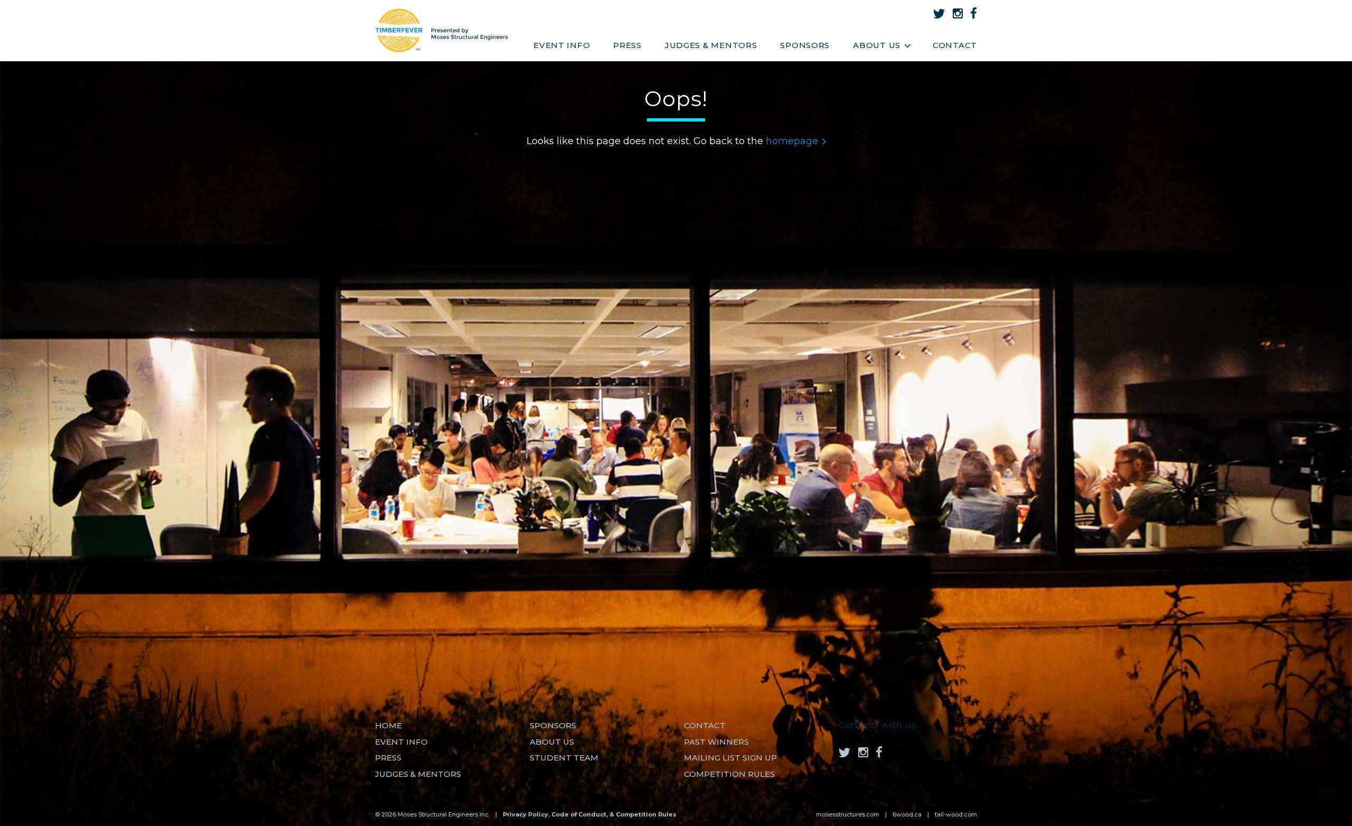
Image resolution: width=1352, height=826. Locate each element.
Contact (955, 45)
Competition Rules (729, 774)
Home (388, 725)
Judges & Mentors (711, 45)
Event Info (561, 45)
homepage (792, 141)
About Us (876, 45)
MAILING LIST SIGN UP (730, 758)
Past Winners (716, 742)
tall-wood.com (956, 814)
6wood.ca (907, 814)
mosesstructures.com (847, 814)
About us (552, 742)
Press (627, 45)
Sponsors (805, 45)
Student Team (564, 758)
